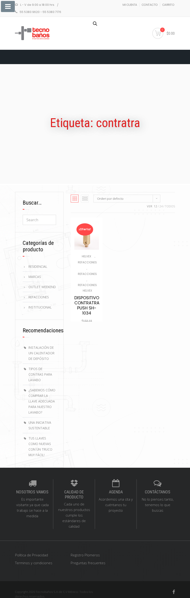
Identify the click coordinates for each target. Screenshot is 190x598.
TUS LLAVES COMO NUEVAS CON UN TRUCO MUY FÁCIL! (40, 446)
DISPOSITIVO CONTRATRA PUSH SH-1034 (86, 305)
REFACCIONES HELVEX (87, 288)
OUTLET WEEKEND (42, 287)
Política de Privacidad (31, 555)
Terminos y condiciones (33, 563)
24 (161, 206)
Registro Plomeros (85, 555)
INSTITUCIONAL (40, 307)
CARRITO (168, 5)
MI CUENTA (130, 5)
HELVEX (86, 256)
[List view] (85, 198)
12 (155, 206)
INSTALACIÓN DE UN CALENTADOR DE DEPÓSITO (41, 353)
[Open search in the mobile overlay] (95, 23)
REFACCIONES (87, 262)
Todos (170, 206)
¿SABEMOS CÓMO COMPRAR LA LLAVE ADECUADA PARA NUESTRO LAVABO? (41, 401)
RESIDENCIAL (37, 266)
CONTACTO (150, 5)
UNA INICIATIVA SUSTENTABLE (39, 425)
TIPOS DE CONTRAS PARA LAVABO (40, 374)
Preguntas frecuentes (88, 563)
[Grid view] (75, 198)
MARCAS (34, 276)
